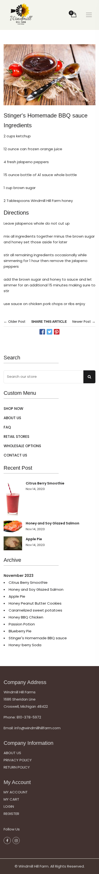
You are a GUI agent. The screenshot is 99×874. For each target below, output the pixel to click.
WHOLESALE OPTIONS (22, 445)
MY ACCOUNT (16, 792)
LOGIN (9, 806)
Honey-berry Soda (25, 644)
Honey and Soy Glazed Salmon (52, 523)
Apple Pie (34, 539)
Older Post (16, 321)
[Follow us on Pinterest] (57, 332)
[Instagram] (16, 840)
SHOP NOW (13, 408)
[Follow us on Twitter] (49, 332)
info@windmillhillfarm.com (37, 727)
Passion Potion (22, 624)
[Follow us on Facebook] (42, 332)
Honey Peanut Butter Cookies (35, 603)
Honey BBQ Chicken (26, 617)
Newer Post (81, 321)
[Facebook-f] (7, 840)
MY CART (11, 799)
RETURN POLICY (17, 767)
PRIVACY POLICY (18, 760)
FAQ (7, 427)
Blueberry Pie (20, 631)
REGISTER (11, 813)
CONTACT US (15, 455)
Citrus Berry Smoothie (45, 483)
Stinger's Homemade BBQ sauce (38, 637)
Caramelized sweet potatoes (35, 610)
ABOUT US (12, 417)
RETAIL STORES (16, 436)
